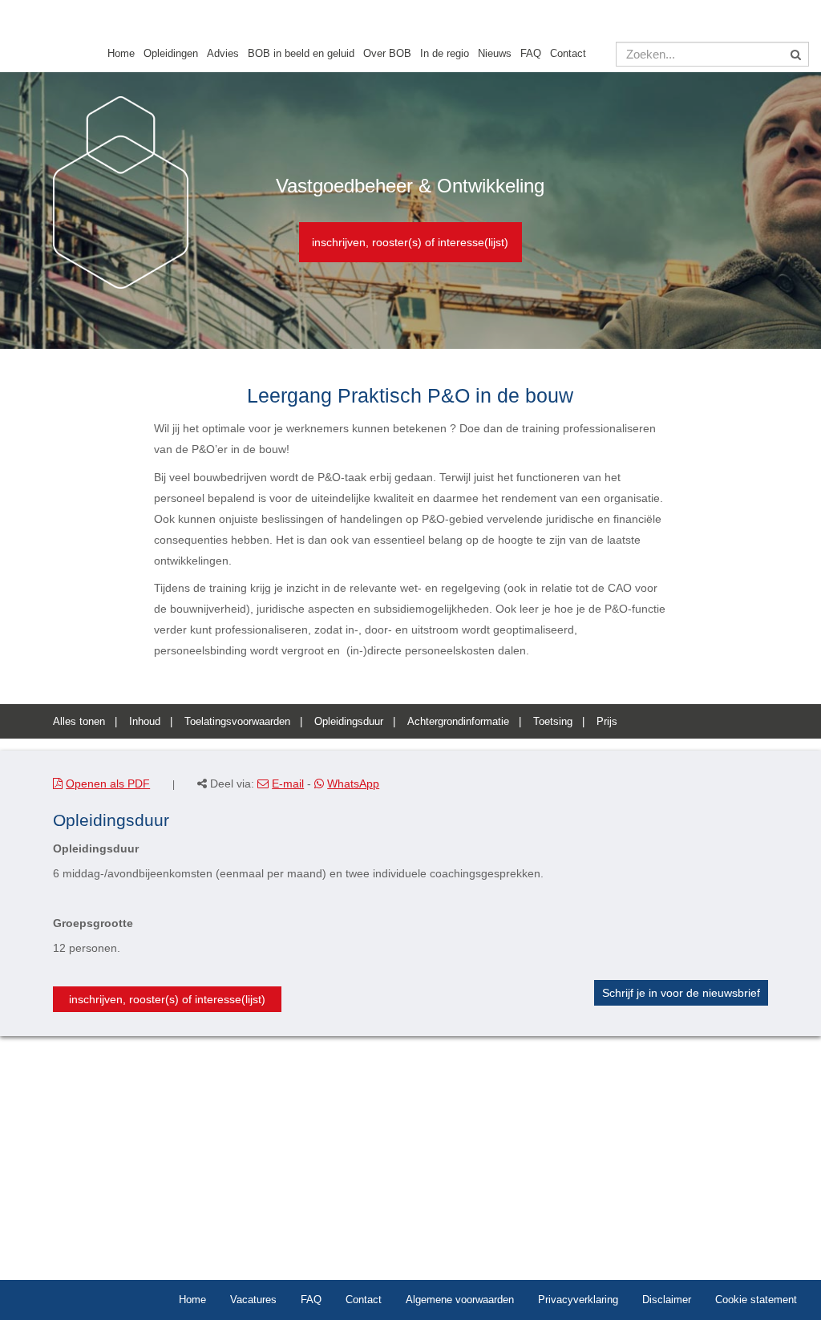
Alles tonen (79, 721)
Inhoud (144, 721)
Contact (568, 53)
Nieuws (495, 53)
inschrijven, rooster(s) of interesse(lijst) (410, 242)
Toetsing (552, 721)
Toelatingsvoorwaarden (237, 721)
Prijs (607, 721)
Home (121, 53)
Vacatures (253, 1300)
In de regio (444, 53)
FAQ (530, 53)
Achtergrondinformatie (458, 721)
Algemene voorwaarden (460, 1300)
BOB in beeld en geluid (301, 53)
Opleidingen (171, 53)
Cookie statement (756, 1300)
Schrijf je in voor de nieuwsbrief (681, 992)
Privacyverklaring (578, 1300)
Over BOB (387, 53)
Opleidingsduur (348, 721)
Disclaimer (666, 1300)
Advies (223, 53)
